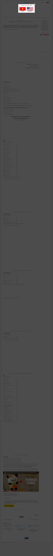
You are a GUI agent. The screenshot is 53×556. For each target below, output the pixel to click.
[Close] (34, 4)
